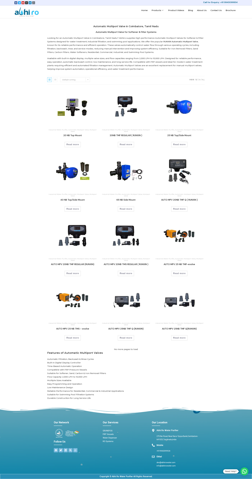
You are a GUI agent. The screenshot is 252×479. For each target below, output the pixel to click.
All (203, 80)
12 (196, 80)
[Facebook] (15, 2)
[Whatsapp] (75, 450)
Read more (72, 144)
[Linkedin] (30, 2)
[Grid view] (49, 79)
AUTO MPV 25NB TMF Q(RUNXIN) (179, 328)
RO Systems (108, 441)
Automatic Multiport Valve (78, 130)
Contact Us (216, 10)
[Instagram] (26, 2)
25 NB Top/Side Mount (179, 135)
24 (199, 80)
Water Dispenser (110, 438)
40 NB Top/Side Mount (72, 199)
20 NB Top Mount (72, 135)
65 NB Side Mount (126, 199)
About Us (202, 10)
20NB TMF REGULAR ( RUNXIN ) (126, 135)
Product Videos (176, 10)
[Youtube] (23, 2)
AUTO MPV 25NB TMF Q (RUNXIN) (126, 328)
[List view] (55, 79)
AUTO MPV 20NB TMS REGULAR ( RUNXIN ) (126, 264)
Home (144, 10)
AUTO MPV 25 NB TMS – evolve (72, 328)
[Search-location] (70, 450)
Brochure (231, 10)
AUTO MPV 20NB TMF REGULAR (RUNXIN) (72, 264)
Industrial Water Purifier (58, 130)
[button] (244, 471)
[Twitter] (19, 2)
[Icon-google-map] (33, 2)
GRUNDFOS (107, 431)
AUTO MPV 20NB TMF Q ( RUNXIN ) (179, 199)
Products (156, 10)
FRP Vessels (108, 434)
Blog (190, 10)
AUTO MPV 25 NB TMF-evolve (179, 264)
